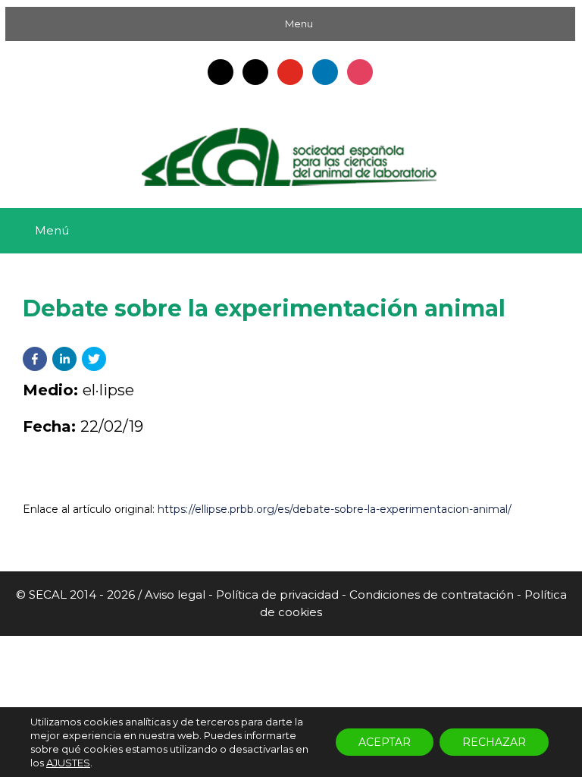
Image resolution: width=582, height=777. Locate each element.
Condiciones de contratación (431, 594)
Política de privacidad (277, 594)
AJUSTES (68, 763)
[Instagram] (360, 71)
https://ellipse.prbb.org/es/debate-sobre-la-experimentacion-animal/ (335, 509)
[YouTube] (290, 71)
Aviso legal (176, 594)
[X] (255, 71)
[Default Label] (220, 71)
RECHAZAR (494, 742)
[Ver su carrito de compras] (517, 230)
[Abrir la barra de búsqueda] (559, 230)
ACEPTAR (384, 742)
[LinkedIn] (325, 71)
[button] (35, 359)
